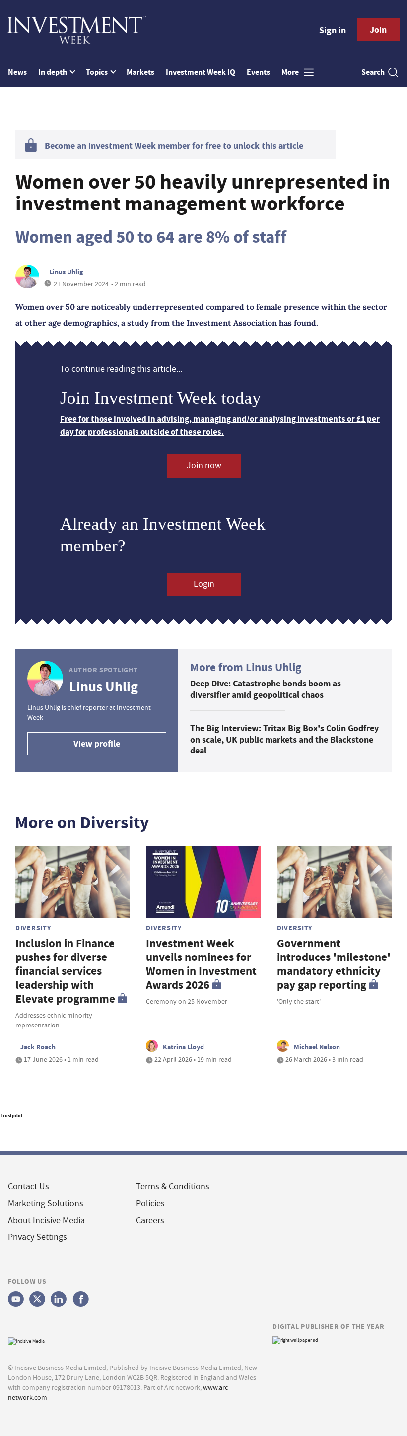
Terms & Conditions (172, 1186)
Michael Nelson (317, 1047)
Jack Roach (38, 1047)
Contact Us (28, 1186)
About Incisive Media (46, 1220)
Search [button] (373, 72)
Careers (150, 1220)
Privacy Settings (37, 1237)
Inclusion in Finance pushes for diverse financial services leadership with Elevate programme (65, 971)
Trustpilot (11, 1115)
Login (204, 584)
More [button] (290, 72)
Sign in (332, 30)
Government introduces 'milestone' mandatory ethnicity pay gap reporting (334, 964)
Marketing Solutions (45, 1203)
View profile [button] (96, 744)
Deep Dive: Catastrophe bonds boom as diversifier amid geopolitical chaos (265, 689)
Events (258, 72)
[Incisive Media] (26, 1340)
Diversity (33, 928)
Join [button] (378, 30)
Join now (204, 465)
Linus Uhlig (66, 271)
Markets (140, 72)
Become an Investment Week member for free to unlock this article (174, 145)
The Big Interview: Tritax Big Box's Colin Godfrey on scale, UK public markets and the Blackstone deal (284, 739)
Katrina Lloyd (183, 1047)
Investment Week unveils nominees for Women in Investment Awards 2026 (201, 964)
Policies (150, 1203)
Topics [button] (97, 72)
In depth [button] (53, 72)
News (17, 72)
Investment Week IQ (200, 72)
